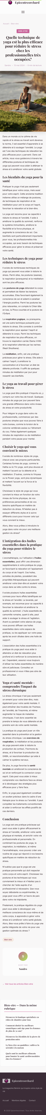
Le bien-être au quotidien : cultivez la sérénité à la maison (22, 1046)
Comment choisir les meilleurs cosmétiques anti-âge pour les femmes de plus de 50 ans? (23, 1028)
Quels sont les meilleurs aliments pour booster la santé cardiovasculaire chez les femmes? (23, 1056)
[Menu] (23, 12)
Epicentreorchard (27, 2)
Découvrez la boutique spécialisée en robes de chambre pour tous (22, 1018)
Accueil (6, 24)
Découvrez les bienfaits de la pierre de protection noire (23, 1038)
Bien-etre (15, 24)
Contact (32, 1100)
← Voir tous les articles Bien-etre (18, 984)
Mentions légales (19, 1100)
